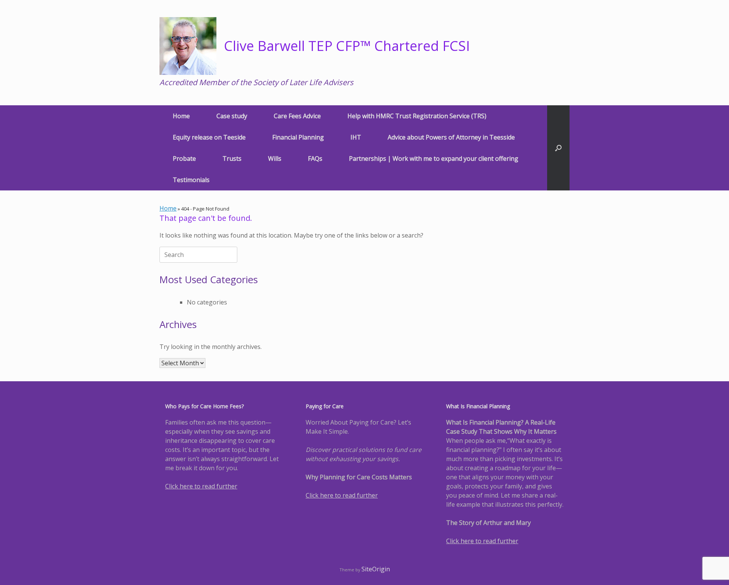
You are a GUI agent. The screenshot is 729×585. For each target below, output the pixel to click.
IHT (355, 137)
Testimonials (191, 180)
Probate (184, 158)
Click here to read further (201, 486)
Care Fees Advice (297, 116)
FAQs (315, 158)
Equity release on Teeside (209, 137)
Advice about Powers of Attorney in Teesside (451, 137)
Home (181, 116)
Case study (231, 116)
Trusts (231, 158)
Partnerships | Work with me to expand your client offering (433, 158)
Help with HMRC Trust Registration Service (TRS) (416, 116)
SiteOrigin (375, 569)
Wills (274, 158)
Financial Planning (298, 137)
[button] (558, 147)
